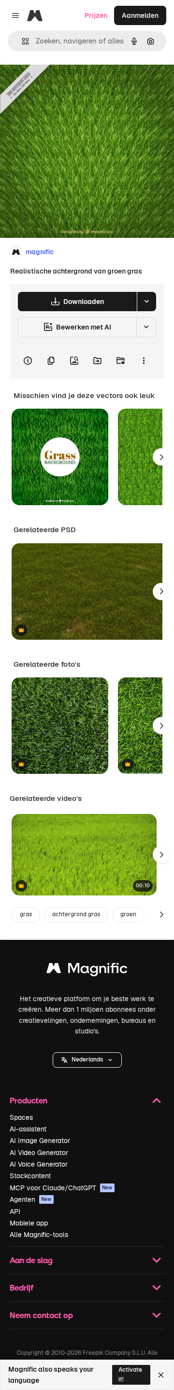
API (15, 1211)
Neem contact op (41, 1315)
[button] (87, 1060)
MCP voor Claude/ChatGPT (61, 1188)
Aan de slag (31, 1260)
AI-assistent (28, 1129)
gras (26, 914)
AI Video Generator (39, 1152)
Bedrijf (21, 1287)
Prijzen (96, 15)
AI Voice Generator (39, 1164)
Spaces (21, 1117)
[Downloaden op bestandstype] (146, 301)
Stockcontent (30, 1175)
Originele (63, 82)
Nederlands (87, 1059)
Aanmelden (140, 15)
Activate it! (130, 1374)
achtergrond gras (76, 914)
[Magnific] (87, 970)
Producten (28, 1100)
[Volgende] (161, 457)
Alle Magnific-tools (39, 1234)
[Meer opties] (143, 361)
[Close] (161, 1375)
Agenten (31, 1199)
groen (128, 914)
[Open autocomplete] (21, 41)
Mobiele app (29, 1223)
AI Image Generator (40, 1140)
